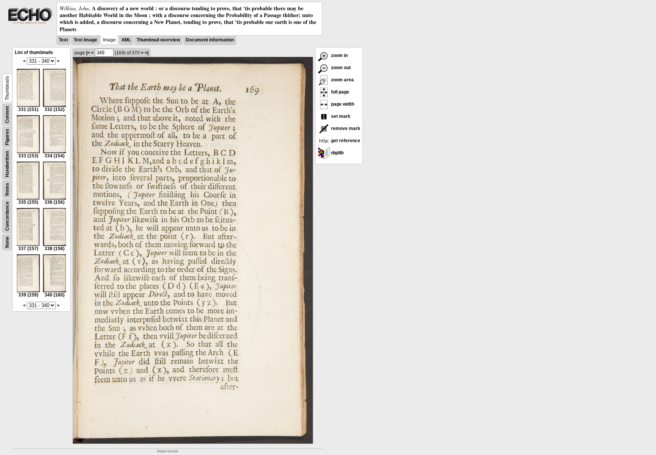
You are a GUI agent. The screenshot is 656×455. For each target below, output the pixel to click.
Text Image (85, 40)
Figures (7, 137)
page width (342, 104)
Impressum (167, 451)
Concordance (7, 216)
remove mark (345, 128)
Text (63, 40)
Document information (210, 40)
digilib (337, 152)
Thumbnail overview (158, 40)
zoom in (339, 55)
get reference (345, 140)
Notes (7, 189)
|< (88, 52)
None (7, 242)
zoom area (342, 79)
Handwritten (7, 164)
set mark (340, 116)
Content (7, 114)
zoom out (340, 67)
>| (146, 52)
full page (339, 92)
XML (126, 40)
